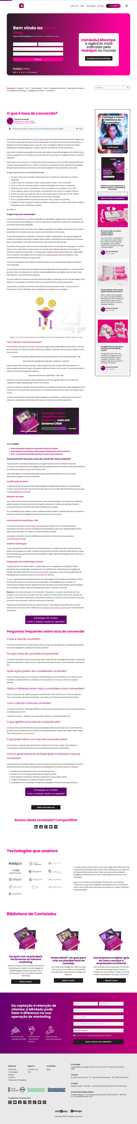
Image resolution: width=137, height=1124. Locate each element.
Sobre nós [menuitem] (75, 6)
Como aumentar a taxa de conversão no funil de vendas (34, 448)
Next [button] (126, 170)
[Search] (127, 88)
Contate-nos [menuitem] (33, 1069)
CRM (45, 88)
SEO (27, 88)
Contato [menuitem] (113, 6)
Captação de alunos (57, 88)
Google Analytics (51, 255)
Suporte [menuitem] (31, 1066)
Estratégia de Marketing (16, 91)
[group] (46, 129)
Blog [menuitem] (82, 6)
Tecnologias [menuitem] (90, 6)
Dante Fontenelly (21, 119)
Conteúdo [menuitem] (51, 1066)
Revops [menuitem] (11, 1075)
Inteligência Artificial (36, 91)
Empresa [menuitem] (12, 1066)
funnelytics (50, 91)
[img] (77, 129)
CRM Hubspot (36, 88)
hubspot (20, 88)
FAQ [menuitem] (29, 1072)
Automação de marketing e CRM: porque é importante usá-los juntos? (40, 451)
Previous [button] (99, 170)
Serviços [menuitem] (100, 6)
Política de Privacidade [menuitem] (17, 1080)
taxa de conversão (40, 139)
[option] (113, 169)
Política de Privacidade (96, 1035)
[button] (10, 129)
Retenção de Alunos (76, 88)
